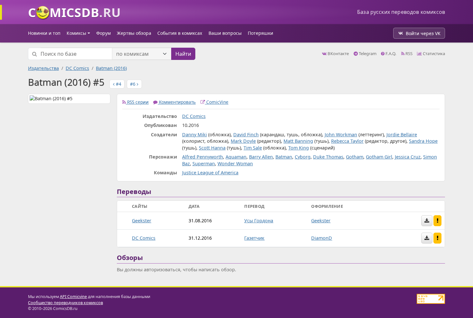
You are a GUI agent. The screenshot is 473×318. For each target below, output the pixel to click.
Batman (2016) (111, 68)
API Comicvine (73, 296)
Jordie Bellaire (401, 134)
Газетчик (254, 238)
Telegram (367, 53)
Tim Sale (253, 148)
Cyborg (303, 157)
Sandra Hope (423, 141)
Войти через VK (423, 33)
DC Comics (77, 68)
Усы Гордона (258, 220)
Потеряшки (260, 33)
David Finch (246, 134)
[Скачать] (426, 220)
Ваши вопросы (225, 33)
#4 (118, 84)
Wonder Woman (235, 163)
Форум (103, 33)
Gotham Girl (379, 157)
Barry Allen (261, 157)
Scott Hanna (212, 148)
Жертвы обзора (134, 33)
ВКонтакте (338, 53)
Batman (283, 157)
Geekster (141, 220)
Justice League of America (210, 172)
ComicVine (216, 102)
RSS (408, 53)
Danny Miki (194, 134)
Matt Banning (298, 141)
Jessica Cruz (408, 157)
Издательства (43, 68)
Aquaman (236, 157)
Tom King (298, 148)
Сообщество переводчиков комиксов (65, 302)
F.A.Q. (390, 53)
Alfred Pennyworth (202, 157)
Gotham (354, 157)
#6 (133, 84)
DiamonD (321, 238)
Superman (203, 163)
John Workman (341, 134)
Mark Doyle (243, 141)
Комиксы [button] (76, 33)
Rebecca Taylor (347, 141)
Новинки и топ (44, 33)
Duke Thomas (328, 157)
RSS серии (137, 102)
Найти (183, 53)
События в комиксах (179, 33)
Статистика (433, 53)
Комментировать (177, 102)
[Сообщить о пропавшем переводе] (437, 220)
